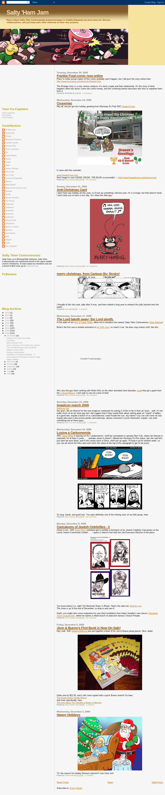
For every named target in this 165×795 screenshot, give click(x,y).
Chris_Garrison (12, 149)
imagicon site (63, 408)
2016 (7, 313)
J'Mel (7, 165)
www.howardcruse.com (67, 175)
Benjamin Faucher (13, 139)
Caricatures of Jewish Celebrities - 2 (83, 527)
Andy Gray (10, 133)
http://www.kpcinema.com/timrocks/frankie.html (79, 81)
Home (110, 782)
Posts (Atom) (76, 788)
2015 (7, 315)
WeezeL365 (10, 220)
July (9, 371)
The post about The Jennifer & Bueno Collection (79, 702)
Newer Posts (63, 782)
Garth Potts (80, 530)
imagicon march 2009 (73, 405)
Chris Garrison (8, 113)
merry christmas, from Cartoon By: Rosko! (88, 274)
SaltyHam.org (32, 266)
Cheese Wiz (10, 146)
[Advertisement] (18, 85)
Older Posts (157, 782)
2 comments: (87, 93)
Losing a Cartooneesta (73, 432)
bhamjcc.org (135, 606)
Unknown (9, 204)
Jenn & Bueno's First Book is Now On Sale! (89, 628)
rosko (7, 243)
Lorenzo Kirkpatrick (13, 178)
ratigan (8, 240)
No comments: (91, 180)
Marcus (8, 181)
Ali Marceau (10, 130)
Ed (6, 152)
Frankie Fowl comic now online (80, 76)
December (11, 336)
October (10, 364)
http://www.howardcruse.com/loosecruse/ (137, 177)
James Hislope (11, 168)
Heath (8, 162)
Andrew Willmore (79, 631)
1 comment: (83, 309)
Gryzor (8, 159)
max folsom (10, 233)
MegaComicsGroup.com (16, 188)
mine (139, 390)
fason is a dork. (12, 227)
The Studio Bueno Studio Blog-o (72, 698)
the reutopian (11, 246)
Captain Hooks (11, 143)
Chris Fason (7, 117)
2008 (7, 333)
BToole (8, 136)
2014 (7, 318)
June (9, 374)
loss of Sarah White (83, 322)
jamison (8, 230)
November (11, 362)
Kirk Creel (9, 172)
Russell (8, 191)
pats (7, 236)
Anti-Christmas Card (72, 190)
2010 (7, 328)
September (11, 367)
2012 (7, 323)
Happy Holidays (68, 715)
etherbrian (9, 223)
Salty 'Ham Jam (27, 12)
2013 (7, 320)
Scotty (8, 194)
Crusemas (64, 103)
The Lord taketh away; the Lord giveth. (85, 319)
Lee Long (9, 175)
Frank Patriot (10, 156)
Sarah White (67, 436)
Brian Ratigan (156, 322)
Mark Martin (10, 185)
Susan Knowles (12, 198)
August (10, 369)
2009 (7, 331)
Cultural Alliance (67, 393)
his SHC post (103, 327)
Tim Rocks (6, 115)
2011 (7, 326)
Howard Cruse (128, 106)
